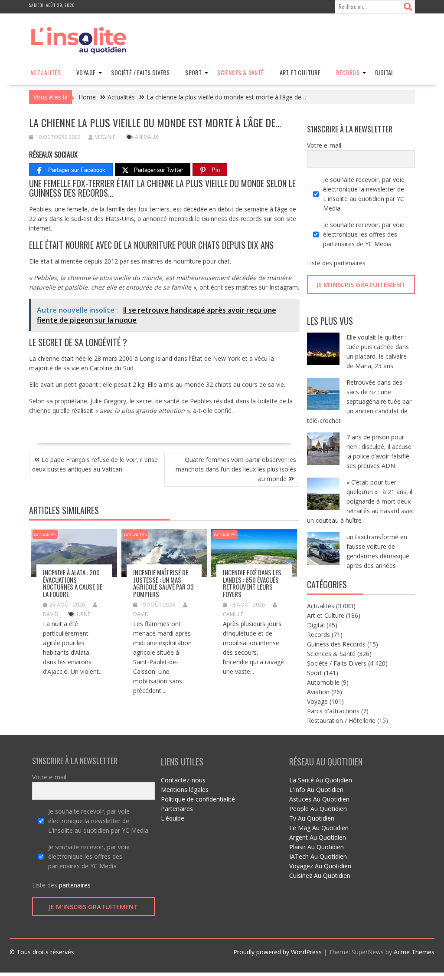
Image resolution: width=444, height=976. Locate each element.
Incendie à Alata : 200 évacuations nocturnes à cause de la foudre (72, 583)
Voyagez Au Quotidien (320, 866)
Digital (384, 72)
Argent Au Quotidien (317, 837)
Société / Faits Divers (140, 72)
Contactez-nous (183, 780)
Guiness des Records (336, 644)
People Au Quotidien (318, 809)
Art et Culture (300, 72)
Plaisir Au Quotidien (316, 847)
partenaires (350, 263)
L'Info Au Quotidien (316, 789)
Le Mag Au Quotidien (319, 828)
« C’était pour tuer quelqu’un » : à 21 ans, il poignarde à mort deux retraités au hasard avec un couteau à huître (360, 501)
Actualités (45, 72)
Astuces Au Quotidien (319, 799)
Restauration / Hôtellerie (341, 720)
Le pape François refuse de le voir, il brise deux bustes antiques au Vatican (95, 464)
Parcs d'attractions (333, 711)
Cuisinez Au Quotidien (319, 875)
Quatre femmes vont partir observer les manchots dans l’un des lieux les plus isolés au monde (236, 469)
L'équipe (172, 818)
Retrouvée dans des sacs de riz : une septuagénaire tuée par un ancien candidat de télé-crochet (359, 401)
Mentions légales (185, 789)
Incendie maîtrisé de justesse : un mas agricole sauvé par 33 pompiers (163, 583)
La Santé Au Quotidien (320, 780)
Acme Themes (414, 952)
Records (347, 72)
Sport (193, 72)
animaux (146, 137)
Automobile (323, 682)
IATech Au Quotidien (318, 856)
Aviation (318, 692)
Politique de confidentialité (198, 799)
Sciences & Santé (240, 72)
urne (83, 614)
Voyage (85, 72)
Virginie (105, 137)
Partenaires (177, 809)
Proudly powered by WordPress (277, 952)
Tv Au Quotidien (311, 818)
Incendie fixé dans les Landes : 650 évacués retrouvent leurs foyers (252, 583)
